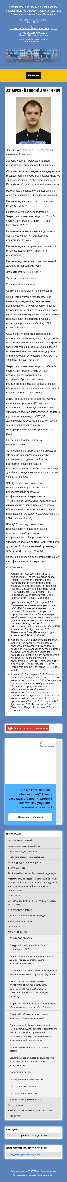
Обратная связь (16, 926)
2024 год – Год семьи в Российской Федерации (32, 873)
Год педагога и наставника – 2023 (27, 1079)
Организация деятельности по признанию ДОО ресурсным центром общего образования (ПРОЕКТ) (31, 959)
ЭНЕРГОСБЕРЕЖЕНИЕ (20, 910)
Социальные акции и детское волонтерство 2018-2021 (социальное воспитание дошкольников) (32, 1061)
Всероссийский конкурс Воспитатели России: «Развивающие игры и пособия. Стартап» (32, 1005)
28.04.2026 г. (34, 272)
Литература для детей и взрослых (25, 862)
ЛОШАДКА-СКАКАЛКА (21, 938)
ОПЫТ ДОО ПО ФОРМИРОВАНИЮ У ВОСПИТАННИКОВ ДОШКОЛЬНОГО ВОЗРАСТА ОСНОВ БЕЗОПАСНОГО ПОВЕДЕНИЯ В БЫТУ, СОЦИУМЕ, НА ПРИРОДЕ (29, 989)
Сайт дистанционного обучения (24, 1154)
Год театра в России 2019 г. (24, 1093)
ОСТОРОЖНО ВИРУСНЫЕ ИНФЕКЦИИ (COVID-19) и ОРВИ (32, 902)
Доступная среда (16, 867)
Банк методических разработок (24, 845)
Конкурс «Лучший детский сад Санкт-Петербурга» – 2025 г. (28, 947)
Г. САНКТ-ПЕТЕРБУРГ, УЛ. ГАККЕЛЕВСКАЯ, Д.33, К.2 (33, 28)
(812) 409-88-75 (34, 21)
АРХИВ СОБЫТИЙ (17, 931)
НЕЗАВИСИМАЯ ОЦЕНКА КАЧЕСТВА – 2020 (30, 1110)
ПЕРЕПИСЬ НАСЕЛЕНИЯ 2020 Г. (25, 1099)
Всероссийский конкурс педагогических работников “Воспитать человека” (30, 1015)
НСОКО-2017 (15, 1115)
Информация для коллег (20, 920)
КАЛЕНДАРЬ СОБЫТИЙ (20, 840)
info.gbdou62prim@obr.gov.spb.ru (33, 35)
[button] (33, 75)
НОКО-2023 (14, 895)
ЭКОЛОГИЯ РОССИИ (20, 1072)
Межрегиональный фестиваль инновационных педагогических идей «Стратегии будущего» (33, 972)
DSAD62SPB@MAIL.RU (37, 32)
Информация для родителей (23, 851)
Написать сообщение (30, 817)
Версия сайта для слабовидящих (30, 728)
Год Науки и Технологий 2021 (25, 1086)
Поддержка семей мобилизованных (26, 856)
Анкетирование (16, 1105)
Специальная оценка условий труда (26, 915)
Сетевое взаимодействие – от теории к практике (29, 1048)
